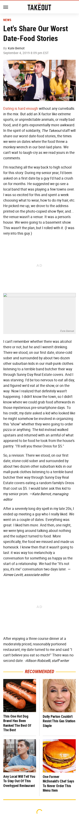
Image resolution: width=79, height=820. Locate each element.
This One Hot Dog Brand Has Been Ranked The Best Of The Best (17, 723)
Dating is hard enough (20, 108)
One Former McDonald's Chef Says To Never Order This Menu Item (58, 784)
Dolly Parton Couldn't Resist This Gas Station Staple (59, 721)
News (7, 20)
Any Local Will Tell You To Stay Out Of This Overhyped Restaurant (19, 781)
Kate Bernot (16, 48)
